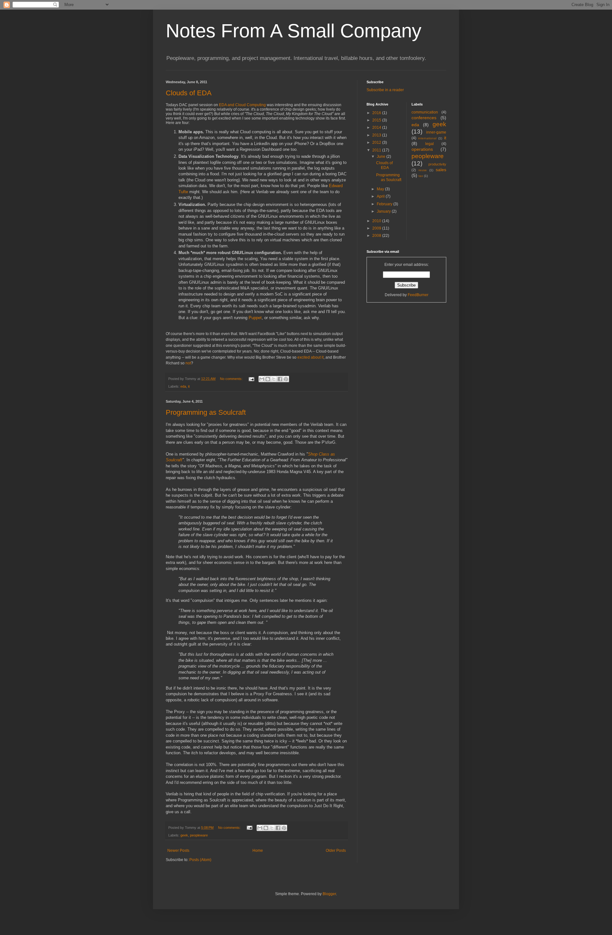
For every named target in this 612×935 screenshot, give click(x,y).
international (427, 138)
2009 (377, 228)
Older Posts (336, 850)
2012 (377, 142)
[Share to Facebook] (280, 379)
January (384, 211)
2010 (377, 221)
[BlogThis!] (268, 379)
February (385, 204)
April (381, 196)
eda (183, 386)
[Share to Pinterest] (286, 379)
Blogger (329, 894)
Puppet (255, 317)
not (188, 363)
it (189, 386)
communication (425, 112)
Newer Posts (178, 850)
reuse (423, 170)
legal (429, 144)
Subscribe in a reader (385, 90)
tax (421, 176)
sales (441, 169)
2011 (377, 150)
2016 (377, 113)
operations (422, 149)
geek (184, 835)
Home (257, 850)
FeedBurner (418, 295)
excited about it (310, 357)
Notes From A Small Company (293, 30)
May (381, 189)
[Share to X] (274, 379)
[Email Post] (251, 379)
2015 (377, 120)
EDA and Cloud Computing (242, 105)
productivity (437, 164)
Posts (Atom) (200, 860)
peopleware (199, 835)
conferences (424, 117)
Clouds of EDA (189, 93)
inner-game (436, 132)
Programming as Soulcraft (206, 412)
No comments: (232, 379)
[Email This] (262, 379)
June (381, 156)
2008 (377, 235)
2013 (377, 135)
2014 (377, 127)
